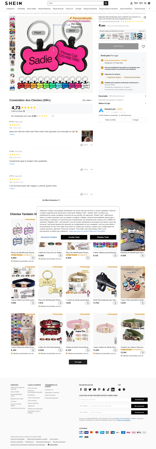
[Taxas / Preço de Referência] (106, 26)
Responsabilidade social (16, 395)
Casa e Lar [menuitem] (69, 9)
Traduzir (12, 134)
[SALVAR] (143, 46)
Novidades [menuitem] (21, 9)
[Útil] (81, 145)
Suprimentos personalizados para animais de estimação (58, 13)
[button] (145, 3)
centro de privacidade (123, 420)
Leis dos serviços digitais (16, 404)
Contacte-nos (49, 390)
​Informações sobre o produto (34, 412)
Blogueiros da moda (17, 399)
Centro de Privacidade (18, 439)
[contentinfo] (113, 432)
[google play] (124, 390)
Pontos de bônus (50, 395)
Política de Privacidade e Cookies (125, 418)
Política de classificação (35, 409)
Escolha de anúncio (59, 442)
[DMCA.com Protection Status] (86, 437)
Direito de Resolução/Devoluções (35, 391)
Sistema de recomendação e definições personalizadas (28, 444)
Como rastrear (32, 400)
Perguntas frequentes (51, 398)
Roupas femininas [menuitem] (44, 9)
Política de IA (29, 442)
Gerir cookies (54, 439)
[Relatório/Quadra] (91, 145)
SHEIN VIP (31, 406)
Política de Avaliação (17, 111)
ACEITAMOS (83, 428)
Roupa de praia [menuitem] (58, 9)
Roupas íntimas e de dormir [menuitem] (108, 9)
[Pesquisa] (106, 3)
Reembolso (31, 395)
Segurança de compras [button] (112, 74)
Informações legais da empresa (17, 388)
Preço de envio (32, 388)
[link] (136, 3)
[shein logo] (13, 3)
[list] (97, 389)
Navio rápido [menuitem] (31, 9)
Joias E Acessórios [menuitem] (126, 9)
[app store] (119, 390)
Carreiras (13, 401)
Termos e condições (17, 442)
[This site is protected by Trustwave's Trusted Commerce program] (81, 437)
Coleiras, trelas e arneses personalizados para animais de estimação (99, 13)
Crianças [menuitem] (78, 9)
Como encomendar (34, 398)
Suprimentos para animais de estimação (27, 13)
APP (119, 385)
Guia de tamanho (33, 403)
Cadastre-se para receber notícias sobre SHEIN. (98, 395)
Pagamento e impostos (52, 392)
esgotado (118, 46)
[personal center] (131, 3)
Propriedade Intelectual (43, 442)
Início (11, 13)
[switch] (52, 116)
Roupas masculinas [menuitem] (90, 9)
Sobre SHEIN (15, 392)
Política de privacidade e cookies (37, 439)
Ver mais (78, 362)
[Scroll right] (149, 8)
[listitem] (102, 36)
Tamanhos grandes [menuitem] (141, 9)
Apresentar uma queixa (18, 408)
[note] (23, 261)
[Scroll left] (146, 8)
